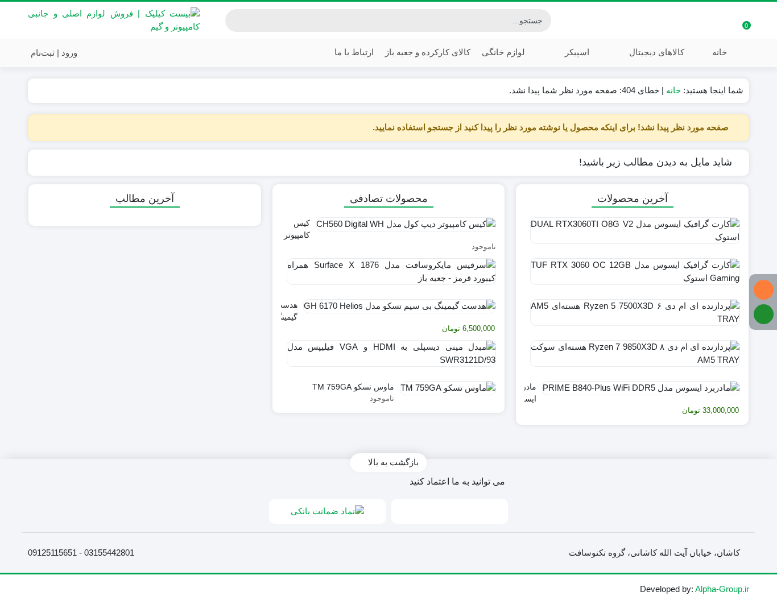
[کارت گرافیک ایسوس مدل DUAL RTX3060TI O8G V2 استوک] (632, 235)
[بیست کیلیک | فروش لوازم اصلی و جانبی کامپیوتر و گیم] (114, 20)
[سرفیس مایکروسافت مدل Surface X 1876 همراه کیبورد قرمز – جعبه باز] (389, 275)
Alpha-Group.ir (722, 589)
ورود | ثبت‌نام (55, 52)
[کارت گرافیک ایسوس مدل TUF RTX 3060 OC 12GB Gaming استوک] (632, 275)
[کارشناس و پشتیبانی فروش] (764, 290)
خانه (719, 52)
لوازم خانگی (503, 52)
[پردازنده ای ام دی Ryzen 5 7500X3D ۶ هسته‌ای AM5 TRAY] (632, 316)
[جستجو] (235, 20)
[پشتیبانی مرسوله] (764, 314)
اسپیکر (576, 52)
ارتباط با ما (353, 52)
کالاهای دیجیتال (655, 52)
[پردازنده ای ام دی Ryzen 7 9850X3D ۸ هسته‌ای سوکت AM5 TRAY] (632, 357)
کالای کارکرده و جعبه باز (427, 52)
